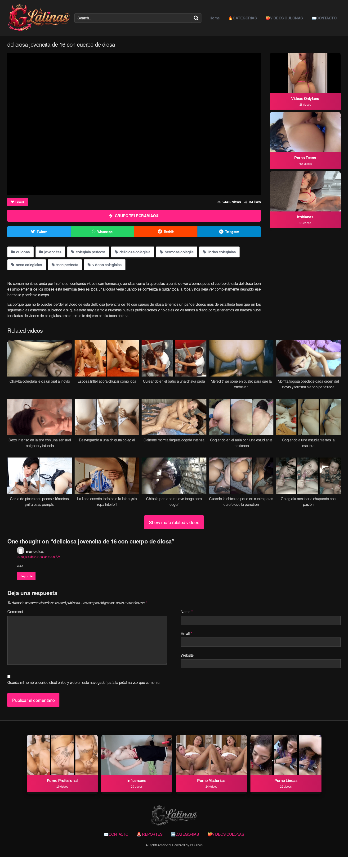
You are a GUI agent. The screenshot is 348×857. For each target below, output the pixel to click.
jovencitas (52, 252)
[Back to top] (335, 842)
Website (187, 655)
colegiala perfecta (90, 252)
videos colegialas (107, 264)
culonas (22, 252)
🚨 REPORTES (149, 834)
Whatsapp (105, 231)
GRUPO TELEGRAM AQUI (137, 215)
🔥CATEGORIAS (242, 18)
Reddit (169, 231)
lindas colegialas (221, 252)
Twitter (42, 231)
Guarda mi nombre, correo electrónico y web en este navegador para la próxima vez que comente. (83, 682)
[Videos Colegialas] (39, 18)
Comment (15, 611)
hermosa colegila (179, 252)
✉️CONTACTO (324, 18)
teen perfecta (66, 264)
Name (186, 611)
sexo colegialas (28, 264)
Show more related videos (174, 522)
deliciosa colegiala (134, 252)
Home (215, 18)
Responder (26, 576)
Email (186, 633)
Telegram (232, 231)
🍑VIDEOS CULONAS (284, 18)
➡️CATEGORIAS (185, 834)
